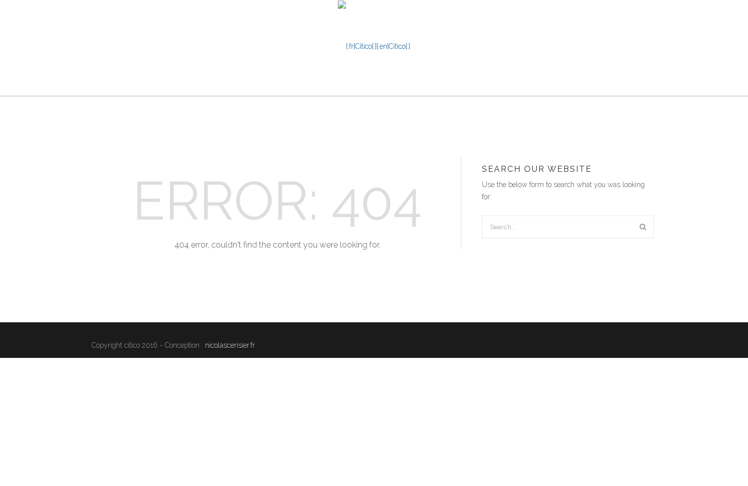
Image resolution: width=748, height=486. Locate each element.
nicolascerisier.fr (230, 345)
